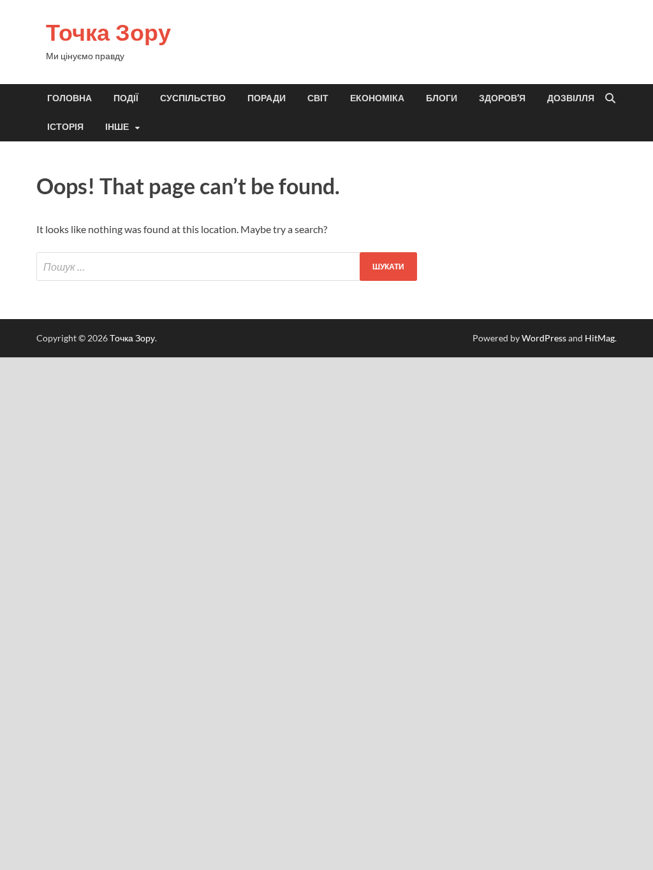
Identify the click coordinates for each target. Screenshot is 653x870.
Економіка (377, 98)
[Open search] (610, 98)
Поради (266, 98)
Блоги (441, 98)
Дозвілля (570, 98)
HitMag (600, 337)
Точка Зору (108, 32)
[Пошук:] (226, 266)
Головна (69, 98)
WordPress (544, 337)
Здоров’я (502, 98)
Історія (65, 127)
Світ (317, 98)
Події (126, 98)
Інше (117, 127)
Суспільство (193, 98)
